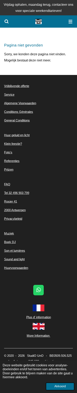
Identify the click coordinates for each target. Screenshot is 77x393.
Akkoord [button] (60, 386)
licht (26, 135)
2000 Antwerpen (15, 210)
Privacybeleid (13, 218)
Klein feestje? (13, 143)
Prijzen (8, 169)
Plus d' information (38, 317)
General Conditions (17, 120)
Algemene (11, 103)
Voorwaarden (27, 103)
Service (9, 94)
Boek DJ (10, 242)
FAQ (7, 184)
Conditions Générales (18, 111)
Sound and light (14, 259)
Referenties (12, 161)
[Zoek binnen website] (6, 21)
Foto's (8, 152)
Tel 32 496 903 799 (16, 193)
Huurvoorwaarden (16, 268)
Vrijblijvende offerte (16, 86)
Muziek (9, 233)
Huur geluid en (13, 135)
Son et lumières (14, 250)
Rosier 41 (10, 201)
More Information (38, 335)
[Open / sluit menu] (70, 21)
